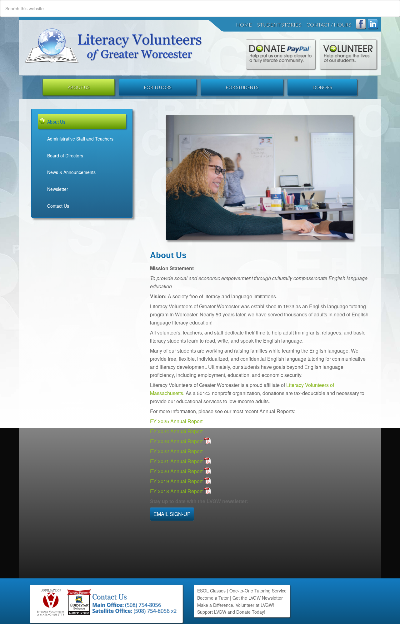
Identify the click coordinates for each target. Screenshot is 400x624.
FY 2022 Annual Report (176, 451)
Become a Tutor (213, 598)
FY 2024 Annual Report (176, 431)
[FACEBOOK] (361, 24)
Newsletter (57, 189)
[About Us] (259, 177)
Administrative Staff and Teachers (80, 139)
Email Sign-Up (172, 514)
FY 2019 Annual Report (176, 481)
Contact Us (58, 206)
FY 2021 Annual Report (176, 461)
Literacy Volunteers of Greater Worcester (113, 45)
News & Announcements (71, 172)
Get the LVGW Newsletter (257, 598)
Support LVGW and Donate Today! (231, 612)
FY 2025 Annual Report (176, 421)
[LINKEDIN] (373, 24)
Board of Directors (65, 155)
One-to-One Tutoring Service (258, 590)
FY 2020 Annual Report (176, 471)
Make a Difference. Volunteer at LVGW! (235, 605)
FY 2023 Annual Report (176, 441)
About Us (56, 122)
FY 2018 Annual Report (176, 491)
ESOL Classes (211, 590)
